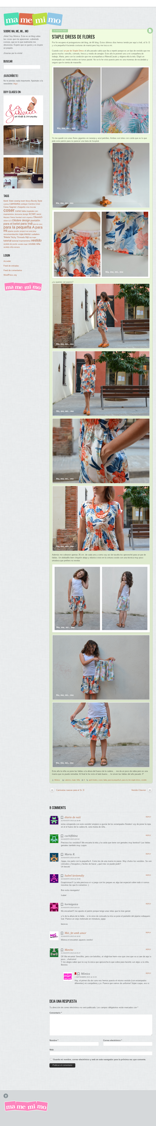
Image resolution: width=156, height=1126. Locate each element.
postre (16, 231)
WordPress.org (10, 275)
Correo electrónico (112, 1040)
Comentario (56, 1013)
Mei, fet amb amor (75, 933)
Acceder (7, 261)
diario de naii (73, 817)
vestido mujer (23, 244)
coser (100, 780)
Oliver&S (37, 217)
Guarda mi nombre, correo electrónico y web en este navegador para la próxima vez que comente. (99, 1059)
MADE (39, 214)
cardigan (24, 204)
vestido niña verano (12, 247)
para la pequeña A (114, 780)
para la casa (37, 224)
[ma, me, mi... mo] (23, 290)
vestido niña (34, 244)
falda (105, 780)
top (27, 237)
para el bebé (12, 223)
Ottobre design (21, 220)
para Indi (26, 223)
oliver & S (7, 221)
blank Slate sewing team (14, 201)
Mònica (57, 780)
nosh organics (27, 217)
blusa (28, 201)
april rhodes (93, 780)
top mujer (32, 237)
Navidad (19, 217)
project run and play (28, 231)
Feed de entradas (11, 266)
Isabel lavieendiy (74, 875)
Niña (78, 780)
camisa (6, 204)
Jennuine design (21, 214)
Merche (69, 949)
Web (52, 1050)
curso (18, 211)
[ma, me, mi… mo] (34, 24)
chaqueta (21, 207)
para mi (125, 780)
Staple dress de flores (73, 36)
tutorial (7, 240)
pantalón (35, 220)
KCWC (32, 214)
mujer (74, 780)
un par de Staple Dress (74, 51)
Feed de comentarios (13, 270)
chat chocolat (31, 207)
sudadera (35, 234)
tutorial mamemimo (21, 241)
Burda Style (36, 201)
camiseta (14, 203)
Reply (148, 817)
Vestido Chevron (141, 790)
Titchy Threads (18, 237)
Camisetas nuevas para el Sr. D (67, 790)
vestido (144, 780)
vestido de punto (10, 244)
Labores (68, 780)
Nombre (54, 1040)
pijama (10, 231)
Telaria (7, 237)
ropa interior (25, 234)
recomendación (11, 234)
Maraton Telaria (9, 217)
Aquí (15, 83)
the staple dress (134, 780)
